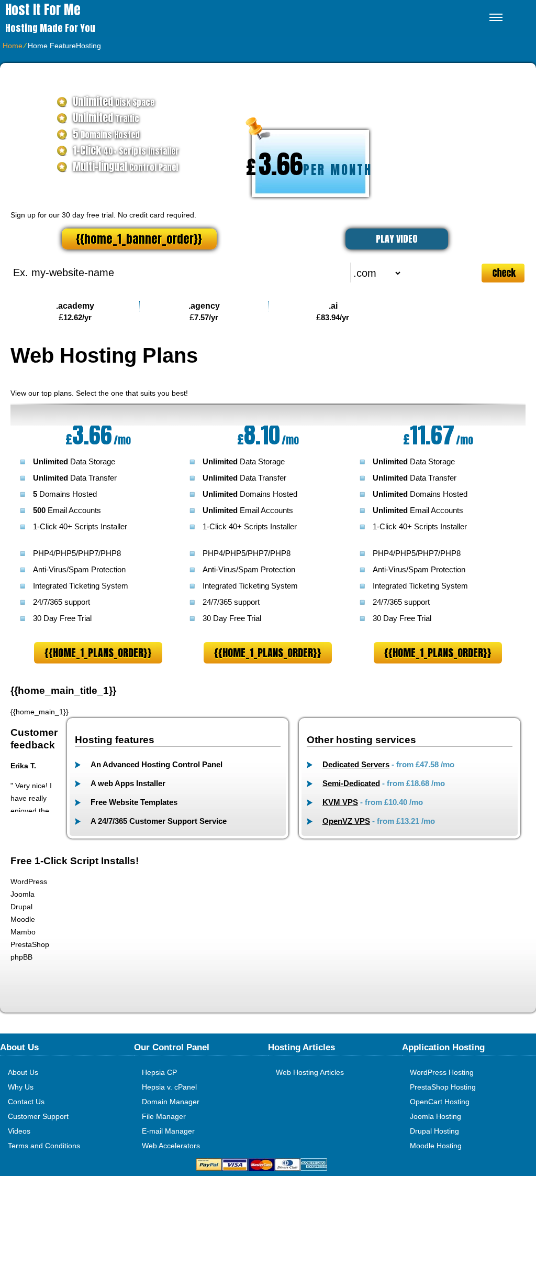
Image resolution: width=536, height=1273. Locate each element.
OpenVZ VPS (346, 821)
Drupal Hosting (434, 1131)
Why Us (21, 1087)
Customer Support (38, 1116)
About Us (23, 1072)
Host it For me (43, 9)
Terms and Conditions (44, 1145)
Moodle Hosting (436, 1145)
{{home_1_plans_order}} (98, 653)
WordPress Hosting (442, 1072)
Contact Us (26, 1101)
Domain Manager (170, 1101)
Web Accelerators (171, 1145)
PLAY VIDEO (397, 239)
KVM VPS (340, 802)
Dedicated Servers (355, 764)
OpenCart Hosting (440, 1101)
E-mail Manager (168, 1131)
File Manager (164, 1116)
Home (13, 45)
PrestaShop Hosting (443, 1087)
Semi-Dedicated (351, 783)
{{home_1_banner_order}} (139, 238)
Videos (19, 1131)
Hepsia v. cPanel (169, 1087)
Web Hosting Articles (310, 1072)
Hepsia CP (159, 1072)
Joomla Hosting (435, 1116)
